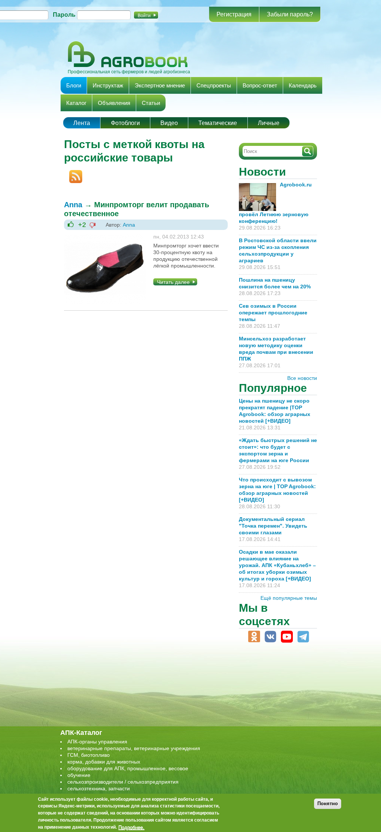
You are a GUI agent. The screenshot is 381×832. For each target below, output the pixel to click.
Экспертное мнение (160, 85)
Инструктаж (108, 85)
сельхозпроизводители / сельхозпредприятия (123, 782)
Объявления (114, 103)
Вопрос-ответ (260, 85)
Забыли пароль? (290, 14)
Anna (73, 205)
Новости (262, 172)
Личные (268, 123)
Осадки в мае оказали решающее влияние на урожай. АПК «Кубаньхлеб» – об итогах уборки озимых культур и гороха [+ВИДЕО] (277, 565)
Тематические (217, 123)
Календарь (303, 85)
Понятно (327, 803)
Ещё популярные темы (288, 598)
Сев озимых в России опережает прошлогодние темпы (273, 312)
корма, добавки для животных (103, 762)
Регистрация (234, 14)
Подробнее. (131, 827)
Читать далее (173, 282)
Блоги (73, 85)
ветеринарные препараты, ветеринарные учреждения (133, 748)
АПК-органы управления (97, 742)
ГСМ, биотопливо (88, 755)
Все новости (302, 378)
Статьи (151, 103)
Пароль (64, 15)
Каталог (76, 103)
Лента (81, 123)
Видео (169, 123)
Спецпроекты (213, 85)
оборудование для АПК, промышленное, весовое (127, 768)
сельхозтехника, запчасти (98, 788)
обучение (78, 775)
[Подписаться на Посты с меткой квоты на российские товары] (73, 173)
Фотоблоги (125, 123)
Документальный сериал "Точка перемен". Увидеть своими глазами (273, 525)
